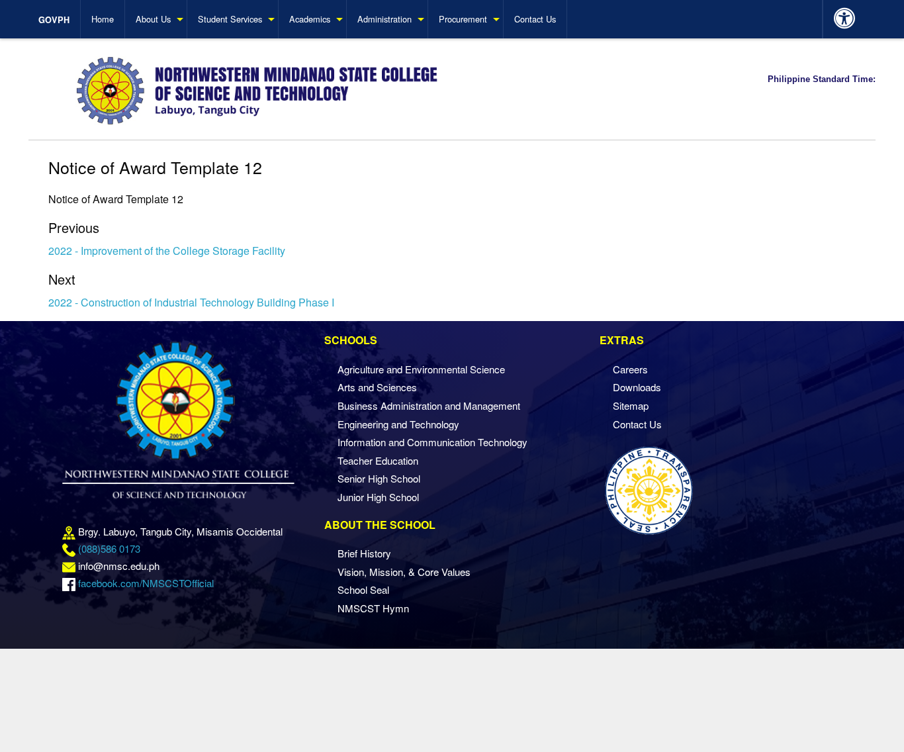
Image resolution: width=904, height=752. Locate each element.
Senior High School (379, 478)
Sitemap (631, 405)
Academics (309, 19)
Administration (384, 19)
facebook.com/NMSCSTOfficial (146, 583)
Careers (630, 369)
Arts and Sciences (377, 387)
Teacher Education (378, 460)
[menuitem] (59, 19)
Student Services (230, 19)
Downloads (637, 387)
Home (102, 19)
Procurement (463, 19)
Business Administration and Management (429, 405)
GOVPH (53, 20)
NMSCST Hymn (373, 608)
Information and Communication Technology (432, 442)
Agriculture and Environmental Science (421, 369)
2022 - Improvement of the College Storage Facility (166, 250)
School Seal (363, 589)
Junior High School (378, 497)
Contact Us (535, 19)
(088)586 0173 (109, 548)
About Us (153, 19)
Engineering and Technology (398, 424)
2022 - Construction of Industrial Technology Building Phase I (191, 302)
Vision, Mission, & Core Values (404, 572)
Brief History (364, 553)
